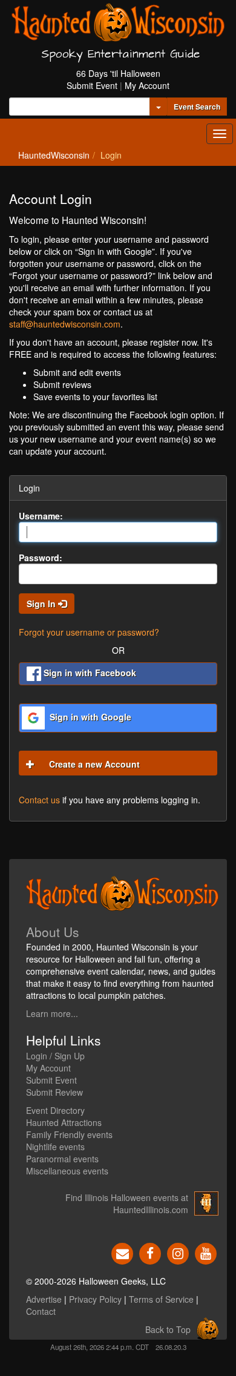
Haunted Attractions (64, 1122)
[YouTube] (205, 1252)
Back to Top (168, 1329)
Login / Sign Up (55, 1056)
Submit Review (54, 1092)
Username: (41, 516)
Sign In (42, 603)
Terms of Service (161, 1299)
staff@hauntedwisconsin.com (64, 324)
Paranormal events (62, 1159)
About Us (52, 932)
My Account (147, 85)
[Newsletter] (122, 1252)
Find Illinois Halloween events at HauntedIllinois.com (126, 1203)
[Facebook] (150, 1252)
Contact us (39, 800)
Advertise (44, 1299)
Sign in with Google (89, 717)
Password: (40, 557)
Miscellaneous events (67, 1171)
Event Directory (55, 1110)
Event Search (197, 106)
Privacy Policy (95, 1299)
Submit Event (92, 85)
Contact (41, 1311)
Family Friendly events (69, 1134)
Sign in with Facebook (88, 673)
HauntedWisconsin (54, 155)
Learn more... (52, 1013)
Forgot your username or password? (89, 632)
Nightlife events (55, 1147)
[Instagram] (178, 1252)
